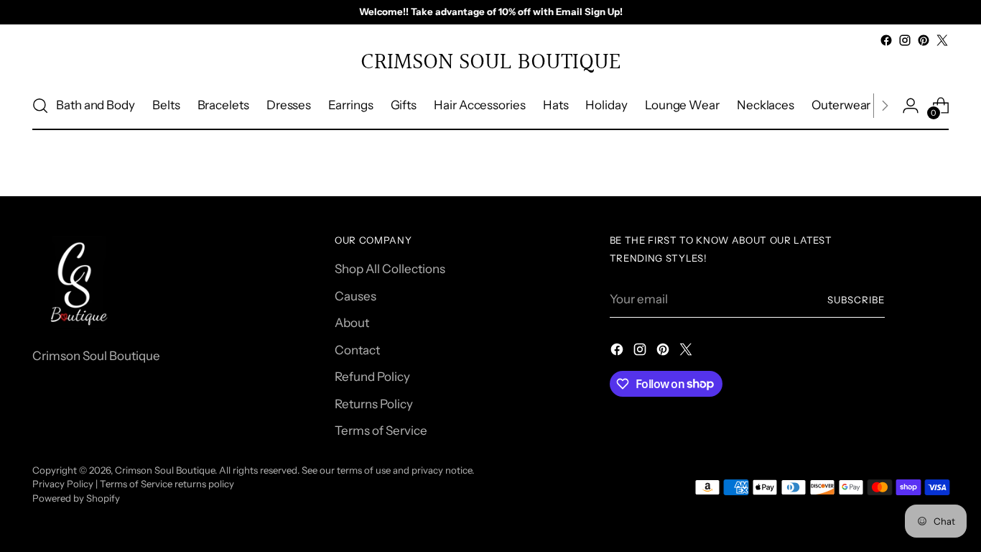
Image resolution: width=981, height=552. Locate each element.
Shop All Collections (390, 269)
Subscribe (856, 299)
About (352, 323)
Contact (357, 350)
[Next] (885, 105)
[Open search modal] (40, 105)
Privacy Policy (62, 483)
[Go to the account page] (910, 105)
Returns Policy (374, 404)
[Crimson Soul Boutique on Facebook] (886, 40)
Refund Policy (372, 376)
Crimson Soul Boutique (165, 470)
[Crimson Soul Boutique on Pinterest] (923, 40)
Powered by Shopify (76, 498)
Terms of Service (381, 430)
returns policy (204, 483)
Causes (355, 296)
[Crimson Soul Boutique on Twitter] (942, 40)
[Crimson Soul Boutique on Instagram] (904, 40)
